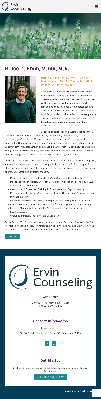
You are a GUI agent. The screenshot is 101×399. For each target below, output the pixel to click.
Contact (12, 237)
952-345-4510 (52, 328)
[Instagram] (54, 343)
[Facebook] (47, 343)
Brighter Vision (88, 391)
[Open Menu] (96, 6)
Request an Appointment (50, 377)
